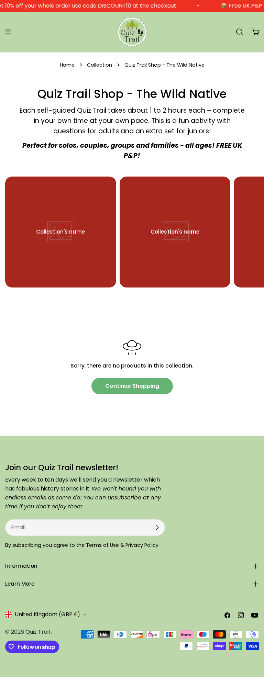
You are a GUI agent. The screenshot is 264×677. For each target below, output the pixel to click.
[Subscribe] (157, 527)
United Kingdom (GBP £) (47, 614)
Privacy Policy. (142, 545)
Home (67, 64)
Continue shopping (132, 386)
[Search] (239, 32)
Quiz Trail (38, 632)
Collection (99, 64)
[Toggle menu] (8, 32)
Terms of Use (102, 545)
